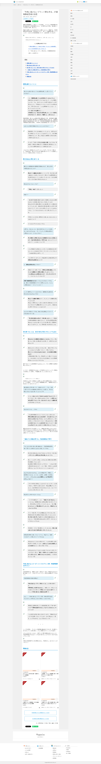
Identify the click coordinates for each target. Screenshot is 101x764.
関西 (71, 62)
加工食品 (72, 35)
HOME (15, 4)
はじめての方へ (28, 748)
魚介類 (72, 24)
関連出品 (29, 76)
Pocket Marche (19, 2)
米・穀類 (72, 18)
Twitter (67, 749)
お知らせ (27, 752)
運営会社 (54, 748)
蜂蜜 (71, 32)
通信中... (86, 1)
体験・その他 (73, 40)
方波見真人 (26, 18)
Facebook (68, 747)
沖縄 (71, 73)
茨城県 (31, 18)
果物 (71, 16)
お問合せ (54, 750)
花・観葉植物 (73, 37)
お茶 (71, 21)
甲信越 (72, 54)
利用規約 (54, 752)
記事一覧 (19, 4)
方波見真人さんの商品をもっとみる (40, 712)
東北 (71, 48)
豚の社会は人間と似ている (33, 65)
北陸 (71, 57)
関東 (71, 51)
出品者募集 (41, 748)
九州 (71, 70)
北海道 (72, 46)
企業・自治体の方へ (29, 754)
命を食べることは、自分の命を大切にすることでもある (40, 67)
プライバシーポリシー (57, 756)
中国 (71, 65)
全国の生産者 (73, 79)
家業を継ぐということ (32, 63)
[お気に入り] (39, 679)
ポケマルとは (81, 1)
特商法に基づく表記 (57, 754)
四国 (71, 68)
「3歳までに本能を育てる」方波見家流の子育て (38, 69)
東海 (71, 59)
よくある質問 (27, 750)
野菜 (71, 13)
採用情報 (54, 758)
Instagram (68, 751)
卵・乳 (72, 29)
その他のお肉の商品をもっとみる (40, 718)
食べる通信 (68, 753)
